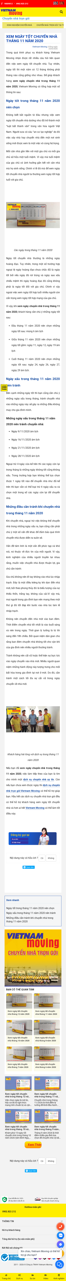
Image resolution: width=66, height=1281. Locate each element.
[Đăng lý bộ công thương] (16, 1257)
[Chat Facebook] (60, 1244)
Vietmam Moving (39, 47)
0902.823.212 (9, 1211)
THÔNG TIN (8, 1221)
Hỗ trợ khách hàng (11, 1230)
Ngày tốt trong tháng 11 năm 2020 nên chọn (30, 908)
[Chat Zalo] (60, 1235)
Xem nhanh (12, 900)
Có (42, 858)
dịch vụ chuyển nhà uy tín (38, 779)
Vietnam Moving (35, 807)
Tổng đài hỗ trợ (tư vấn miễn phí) (18, 1239)
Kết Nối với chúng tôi (12, 1248)
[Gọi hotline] (60, 1226)
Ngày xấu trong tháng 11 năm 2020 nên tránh (31, 913)
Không (51, 858)
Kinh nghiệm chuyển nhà (19, 25)
